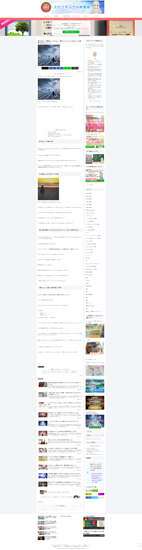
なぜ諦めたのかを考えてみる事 (54, 133)
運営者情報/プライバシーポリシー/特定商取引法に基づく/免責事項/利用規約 (66, 546)
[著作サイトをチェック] (90, 101)
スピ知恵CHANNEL (65, 545)
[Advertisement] (60, 119)
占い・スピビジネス (73, 545)
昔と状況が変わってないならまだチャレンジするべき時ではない (60, 134)
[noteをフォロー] (98, 101)
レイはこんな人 (54, 545)
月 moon (79, 545)
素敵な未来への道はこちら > (71, 31)
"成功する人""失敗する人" (97, 473)
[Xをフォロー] (91, 101)
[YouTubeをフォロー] (96, 101)
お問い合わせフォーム (85, 546)
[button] (74, 68)
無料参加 (59, 545)
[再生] (84, 528)
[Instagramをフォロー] (95, 101)
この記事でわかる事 (58, 129)
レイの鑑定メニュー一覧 (86, 545)
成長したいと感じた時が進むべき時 (54, 136)
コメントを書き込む (60, 505)
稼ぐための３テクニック (97, 475)
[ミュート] (101, 528)
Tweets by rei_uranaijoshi (65, 516)
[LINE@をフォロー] (99, 101)
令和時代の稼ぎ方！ (96, 477)
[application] (93, 523)
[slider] (102, 535)
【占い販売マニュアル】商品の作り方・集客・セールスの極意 (97, 480)
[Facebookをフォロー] (93, 101)
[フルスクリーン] (103, 528)
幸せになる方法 (41, 366)
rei (95, 58)
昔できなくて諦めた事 (52, 132)
